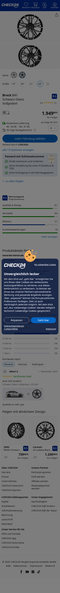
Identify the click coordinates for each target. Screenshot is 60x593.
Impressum (51, 329)
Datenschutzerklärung (14, 326)
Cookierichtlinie (11, 329)
